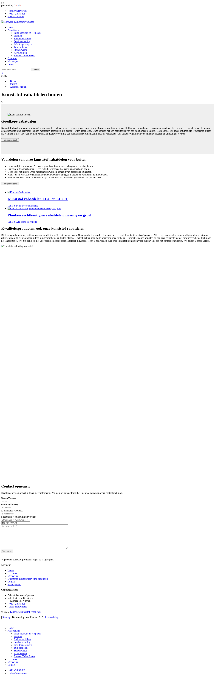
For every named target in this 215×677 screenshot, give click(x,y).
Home (11, 570)
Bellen (13, 81)
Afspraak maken (16, 16)
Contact (11, 581)
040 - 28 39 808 (17, 13)
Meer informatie (30, 205)
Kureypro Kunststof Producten (25, 612)
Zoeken (35, 70)
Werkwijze (13, 576)
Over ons (12, 573)
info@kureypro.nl (18, 10)
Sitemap (6, 617)
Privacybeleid (14, 584)
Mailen (13, 84)
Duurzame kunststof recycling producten (28, 578)
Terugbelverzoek (10, 140)
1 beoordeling (52, 617)
